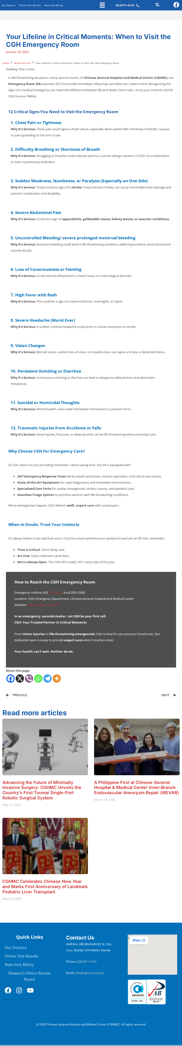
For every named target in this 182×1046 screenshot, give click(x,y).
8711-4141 (56, 592)
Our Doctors (8, 5)
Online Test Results (30, 5)
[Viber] (29, 678)
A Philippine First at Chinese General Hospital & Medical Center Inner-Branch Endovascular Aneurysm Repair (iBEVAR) (136, 787)
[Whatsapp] (38, 678)
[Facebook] (10, 678)
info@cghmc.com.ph (89, 973)
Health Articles (22, 63)
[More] (57, 678)
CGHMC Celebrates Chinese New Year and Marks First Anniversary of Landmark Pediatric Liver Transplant (45, 886)
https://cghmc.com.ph (43, 605)
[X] (20, 678)
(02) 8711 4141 (87, 961)
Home (5, 63)
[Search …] (157, 5)
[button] (102, 5)
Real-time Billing (53, 5)
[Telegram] (47, 678)
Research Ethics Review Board (30, 976)
